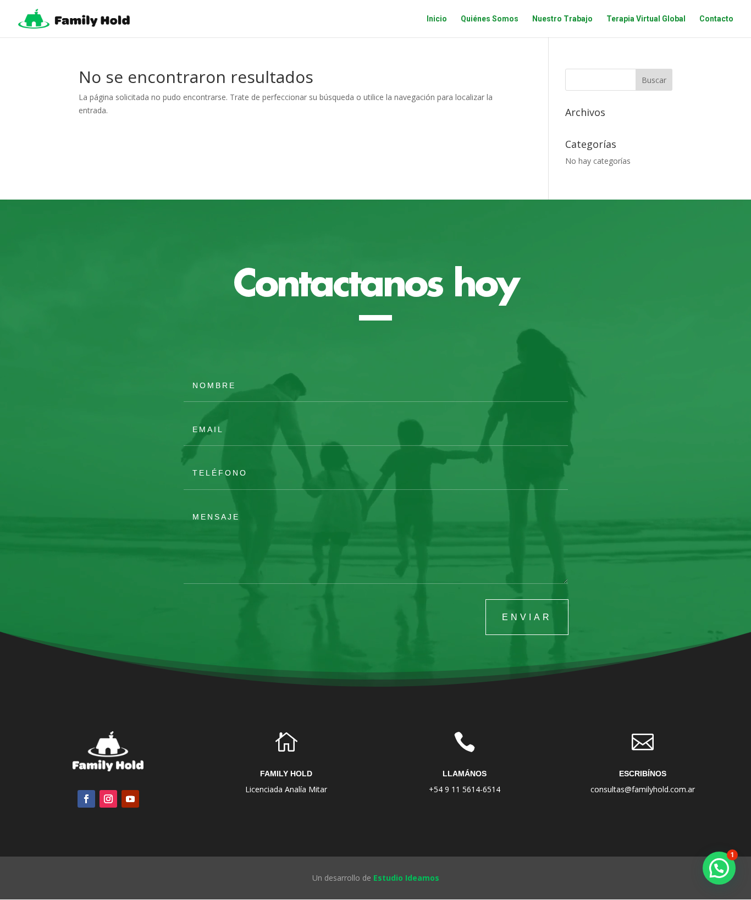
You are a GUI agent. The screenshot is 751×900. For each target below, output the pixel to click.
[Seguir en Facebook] (86, 799)
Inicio (437, 19)
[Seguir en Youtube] (130, 799)
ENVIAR (527, 617)
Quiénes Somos (489, 19)
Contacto (716, 19)
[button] (719, 868)
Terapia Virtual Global (646, 19)
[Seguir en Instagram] (108, 799)
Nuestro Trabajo (562, 19)
